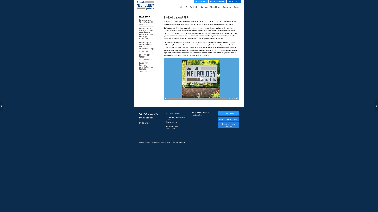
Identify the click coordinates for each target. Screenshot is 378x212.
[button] (201, 79)
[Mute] (237, 98)
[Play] (166, 98)
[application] (201, 79)
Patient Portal (202, 1)
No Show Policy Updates (144, 56)
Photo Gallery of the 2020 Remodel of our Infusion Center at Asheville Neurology (146, 32)
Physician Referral (218, 1)
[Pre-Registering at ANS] (1, 106)
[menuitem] (201, 1)
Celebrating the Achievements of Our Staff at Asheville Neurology (146, 46)
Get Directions (172, 122)
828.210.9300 (235, 1)
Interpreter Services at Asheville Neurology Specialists (146, 66)
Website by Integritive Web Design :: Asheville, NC (172, 142)
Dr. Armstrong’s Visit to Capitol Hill (146, 21)
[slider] (197, 98)
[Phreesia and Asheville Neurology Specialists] (376, 106)
